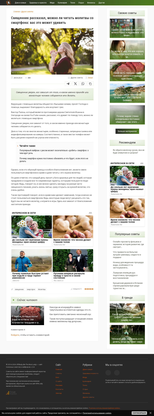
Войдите (15, 335)
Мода (85, 377)
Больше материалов (127, 131)
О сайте (59, 381)
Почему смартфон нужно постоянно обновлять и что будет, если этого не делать (53, 160)
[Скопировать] (90, 83)
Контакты (59, 389)
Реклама (59, 385)
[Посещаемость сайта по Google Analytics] (11, 393)
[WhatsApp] (83, 83)
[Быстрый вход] (144, 2)
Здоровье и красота (90, 373)
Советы (59, 373)
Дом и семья (87, 369)
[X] (75, 83)
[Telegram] (68, 83)
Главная (59, 369)
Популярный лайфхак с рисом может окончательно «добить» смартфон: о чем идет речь (54, 151)
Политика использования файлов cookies (104, 408)
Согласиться (139, 413)
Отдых (85, 389)
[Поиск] (137, 2)
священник (19, 289)
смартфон (31, 289)
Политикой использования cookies (97, 413)
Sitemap (59, 393)
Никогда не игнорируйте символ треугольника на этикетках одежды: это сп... (70, 308)
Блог (57, 377)
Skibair (90, 77)
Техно (85, 385)
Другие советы (88, 397)
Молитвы (41, 289)
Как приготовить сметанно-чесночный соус (70, 314)
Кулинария (87, 381)
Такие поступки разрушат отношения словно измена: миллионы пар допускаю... (71, 320)
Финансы (86, 393)
